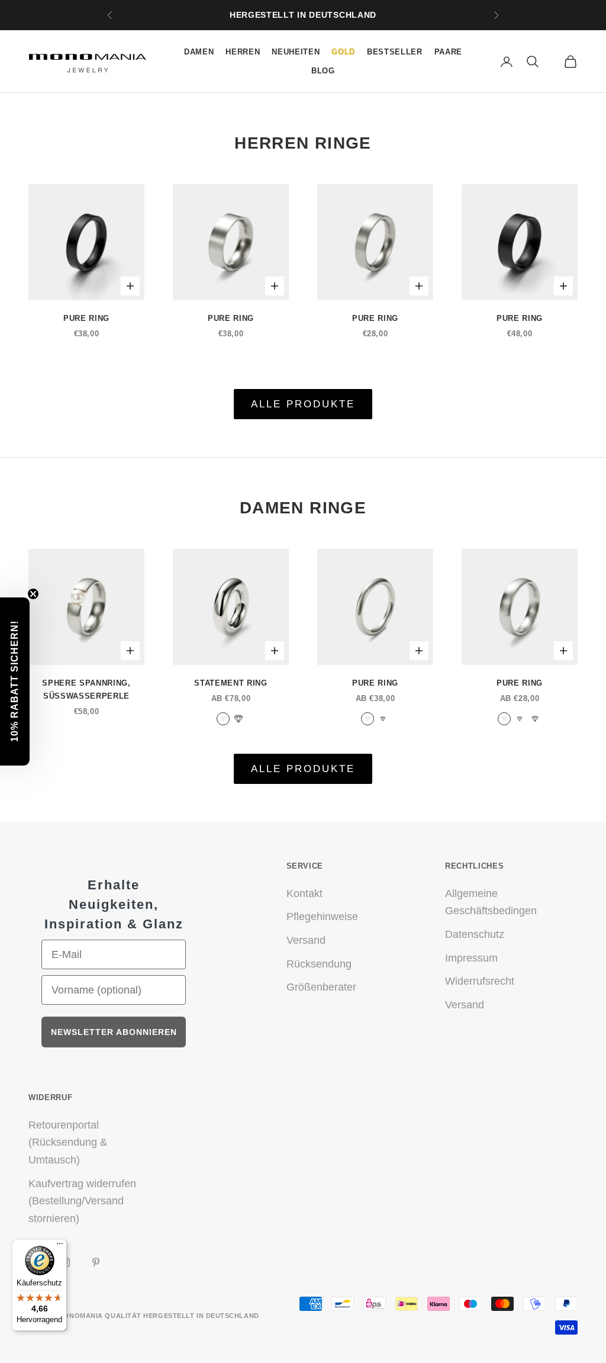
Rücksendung (319, 964)
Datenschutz (474, 934)
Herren (242, 51)
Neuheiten (296, 51)
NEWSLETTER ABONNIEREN (114, 1032)
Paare (448, 51)
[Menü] (60, 1246)
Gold (343, 51)
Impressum (471, 958)
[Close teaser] (33, 594)
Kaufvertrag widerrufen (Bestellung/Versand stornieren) (82, 1201)
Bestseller (395, 51)
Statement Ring (230, 683)
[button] (15, 681)
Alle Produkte (303, 404)
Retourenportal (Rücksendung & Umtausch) (67, 1142)
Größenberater (321, 987)
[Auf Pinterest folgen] (96, 1262)
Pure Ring (86, 318)
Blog (323, 70)
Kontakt (304, 893)
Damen (199, 51)
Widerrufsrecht (479, 981)
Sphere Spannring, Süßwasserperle (86, 689)
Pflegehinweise (322, 916)
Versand (305, 940)
